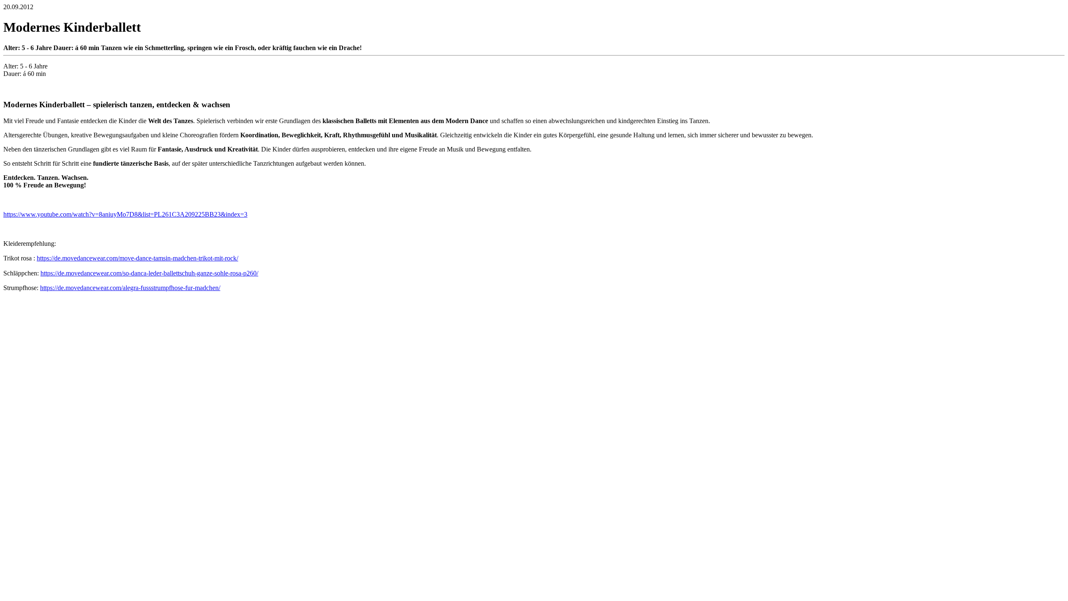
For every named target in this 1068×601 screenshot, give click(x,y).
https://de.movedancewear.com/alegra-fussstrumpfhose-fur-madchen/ (130, 287)
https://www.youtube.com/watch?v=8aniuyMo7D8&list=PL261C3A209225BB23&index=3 (125, 214)
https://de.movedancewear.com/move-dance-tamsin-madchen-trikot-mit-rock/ (137, 258)
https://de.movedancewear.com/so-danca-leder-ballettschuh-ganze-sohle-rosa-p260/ (149, 273)
